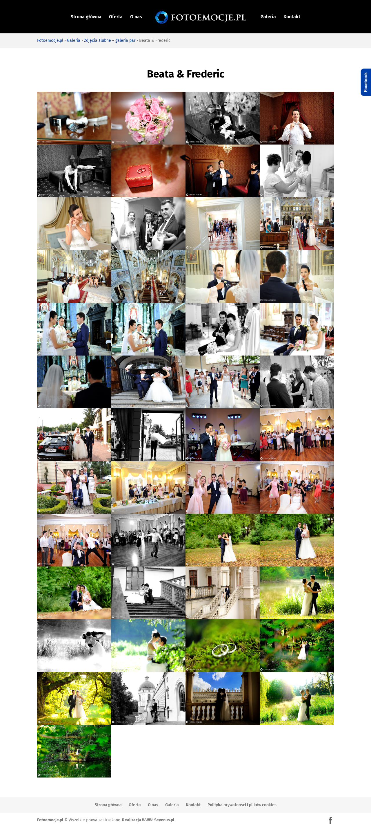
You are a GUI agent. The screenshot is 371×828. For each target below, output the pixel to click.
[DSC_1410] (74, 459)
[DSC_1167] (223, 354)
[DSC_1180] (74, 407)
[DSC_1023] (74, 301)
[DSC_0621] (148, 143)
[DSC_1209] (148, 407)
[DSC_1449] (148, 459)
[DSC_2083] (148, 512)
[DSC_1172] (297, 354)
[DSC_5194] (74, 617)
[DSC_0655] (148, 196)
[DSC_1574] (297, 459)
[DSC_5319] (297, 617)
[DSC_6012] (148, 723)
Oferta (116, 17)
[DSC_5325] (74, 670)
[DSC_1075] (74, 354)
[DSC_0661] (223, 196)
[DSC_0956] (297, 248)
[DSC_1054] (223, 301)
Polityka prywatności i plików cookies (242, 804)
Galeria (268, 17)
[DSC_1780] (74, 512)
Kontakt (291, 17)
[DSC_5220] (148, 617)
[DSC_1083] (148, 354)
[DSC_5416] (223, 670)
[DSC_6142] (297, 723)
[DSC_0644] (297, 143)
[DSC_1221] (223, 407)
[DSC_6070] (223, 723)
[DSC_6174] (74, 776)
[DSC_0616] (74, 143)
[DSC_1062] (297, 301)
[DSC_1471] (223, 459)
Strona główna (86, 17)
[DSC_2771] (74, 565)
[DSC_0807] (148, 248)
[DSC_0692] (297, 196)
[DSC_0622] (223, 143)
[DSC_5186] (297, 565)
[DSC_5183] (223, 565)
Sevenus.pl (164, 820)
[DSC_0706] (74, 248)
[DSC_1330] (297, 407)
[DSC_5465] (74, 723)
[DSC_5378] (148, 670)
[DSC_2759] (297, 512)
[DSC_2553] (223, 512)
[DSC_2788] (148, 565)
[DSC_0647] (74, 196)
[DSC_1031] (148, 301)
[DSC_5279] (223, 617)
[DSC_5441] (297, 670)
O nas (136, 17)
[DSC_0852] (223, 248)
